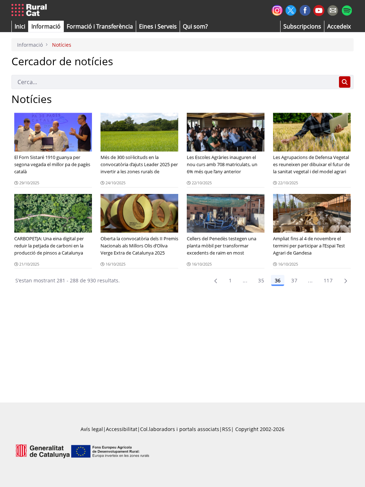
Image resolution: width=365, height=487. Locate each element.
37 (294, 280)
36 (278, 280)
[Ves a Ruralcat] (30, 10)
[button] (20, 26)
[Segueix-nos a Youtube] (318, 9)
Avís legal (92, 429)
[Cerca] (344, 82)
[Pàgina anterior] (215, 280)
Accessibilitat (121, 429)
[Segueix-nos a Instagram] (277, 9)
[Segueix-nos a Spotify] (346, 9)
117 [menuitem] (328, 280)
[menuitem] (100, 26)
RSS (226, 429)
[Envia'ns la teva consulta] (332, 9)
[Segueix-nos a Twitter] (291, 9)
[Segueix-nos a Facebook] (304, 9)
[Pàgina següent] (345, 280)
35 (261, 280)
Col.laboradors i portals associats (179, 429)
